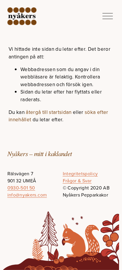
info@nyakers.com (27, 195)
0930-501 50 (21, 187)
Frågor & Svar (77, 180)
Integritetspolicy (80, 173)
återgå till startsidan (49, 112)
